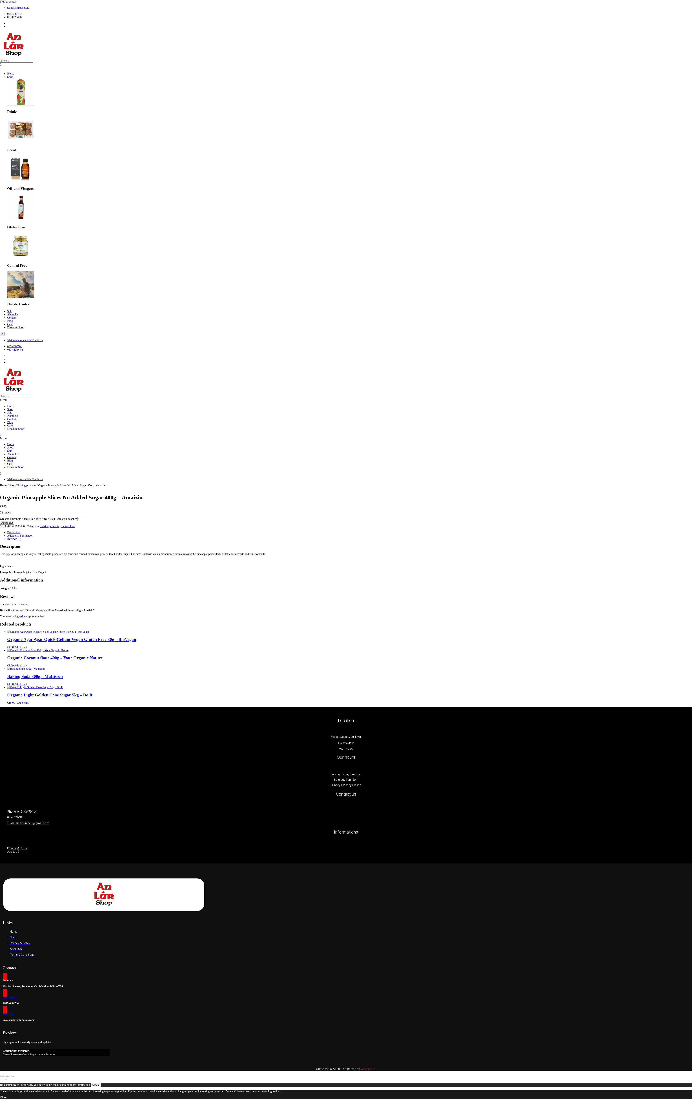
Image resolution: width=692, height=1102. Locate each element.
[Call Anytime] (5, 993)
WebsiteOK (368, 1069)
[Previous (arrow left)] (1, 1079)
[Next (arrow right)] (5, 1079)
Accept (95, 1085)
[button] (346, 400)
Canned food (68, 526)
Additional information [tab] (20, 535)
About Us (12, 314)
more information (80, 1084)
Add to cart (7, 522)
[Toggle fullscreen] (5, 1076)
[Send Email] (5, 1010)
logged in (20, 616)
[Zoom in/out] (1, 1076)
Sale (9, 311)
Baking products (26, 485)
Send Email (9, 1014)
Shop (10, 76)
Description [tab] (13, 532)
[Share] (8, 1076)
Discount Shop (15, 327)
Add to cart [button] (20, 647)
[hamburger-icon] (1, 68)
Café (10, 324)
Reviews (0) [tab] (14, 538)
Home (10, 73)
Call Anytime (10, 997)
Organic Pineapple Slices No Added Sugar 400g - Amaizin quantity (38, 518)
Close (3, 1097)
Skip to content (8, 1)
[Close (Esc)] (12, 1076)
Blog (10, 320)
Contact (11, 317)
